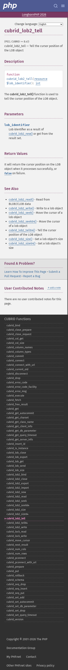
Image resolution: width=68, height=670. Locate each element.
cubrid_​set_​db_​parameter (21, 606)
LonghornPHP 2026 (34, 14)
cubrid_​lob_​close (16, 452)
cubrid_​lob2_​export (18, 483)
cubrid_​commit (15, 356)
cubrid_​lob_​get (15, 461)
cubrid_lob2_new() (21, 133)
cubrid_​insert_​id (16, 444)
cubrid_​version (15, 619)
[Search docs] (55, 6)
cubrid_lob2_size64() (22, 243)
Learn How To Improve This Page (25, 271)
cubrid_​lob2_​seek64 (18, 505)
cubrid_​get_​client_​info (19, 426)
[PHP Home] (10, 6)
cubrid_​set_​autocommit (20, 601)
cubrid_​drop (13, 378)
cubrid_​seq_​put (15, 593)
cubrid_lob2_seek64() (22, 221)
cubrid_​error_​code (17, 382)
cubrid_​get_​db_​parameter (21, 430)
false (8, 173)
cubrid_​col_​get (15, 338)
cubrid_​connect (15, 360)
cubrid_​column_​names (20, 347)
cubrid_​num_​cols (16, 549)
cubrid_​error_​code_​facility (22, 386)
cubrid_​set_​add (15, 597)
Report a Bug (31, 276)
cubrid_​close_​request (19, 334)
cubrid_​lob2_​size (16, 509)
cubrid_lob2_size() (20, 239)
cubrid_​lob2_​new (16, 492)
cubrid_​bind (13, 325)
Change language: (26, 24)
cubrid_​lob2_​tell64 (17, 522)
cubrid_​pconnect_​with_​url (21, 562)
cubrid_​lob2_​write (17, 527)
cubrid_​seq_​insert (17, 588)
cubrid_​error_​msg (16, 391)
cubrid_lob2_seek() (21, 212)
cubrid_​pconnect (16, 558)
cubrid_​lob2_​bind (16, 474)
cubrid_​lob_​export (17, 457)
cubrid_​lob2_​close (17, 479)
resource (40, 79)
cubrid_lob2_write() (21, 208)
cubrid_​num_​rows (17, 553)
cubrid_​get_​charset (18, 417)
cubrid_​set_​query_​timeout (22, 615)
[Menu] (63, 6)
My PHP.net (14, 656)
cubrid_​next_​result (17, 544)
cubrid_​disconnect (17, 373)
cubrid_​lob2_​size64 (17, 514)
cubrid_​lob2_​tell (16, 518)
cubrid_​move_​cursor (18, 540)
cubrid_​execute (15, 395)
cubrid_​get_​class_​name (20, 422)
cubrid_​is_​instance (17, 448)
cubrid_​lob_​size (15, 470)
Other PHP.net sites (19, 665)
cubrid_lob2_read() (21, 199)
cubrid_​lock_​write (17, 536)
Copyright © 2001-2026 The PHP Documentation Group (27, 643)
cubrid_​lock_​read (16, 531)
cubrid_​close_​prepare (19, 329)
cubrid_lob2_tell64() (22, 230)
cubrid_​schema (15, 580)
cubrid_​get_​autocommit (20, 413)
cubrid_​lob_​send (16, 465)
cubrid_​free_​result (17, 404)
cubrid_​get (13, 408)
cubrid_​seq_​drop (16, 584)
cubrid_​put (13, 571)
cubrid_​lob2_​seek (17, 501)
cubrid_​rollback (15, 575)
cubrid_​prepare (15, 566)
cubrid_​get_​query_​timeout (22, 435)
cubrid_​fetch (14, 400)
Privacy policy (45, 665)
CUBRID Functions (17, 319)
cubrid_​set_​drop (16, 610)
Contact (31, 656)
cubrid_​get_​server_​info (20, 439)
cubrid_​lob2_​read (16, 496)
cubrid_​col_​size (15, 343)
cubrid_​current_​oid (17, 369)
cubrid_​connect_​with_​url (21, 365)
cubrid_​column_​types (19, 351)
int (38, 83)
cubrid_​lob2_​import (18, 487)
